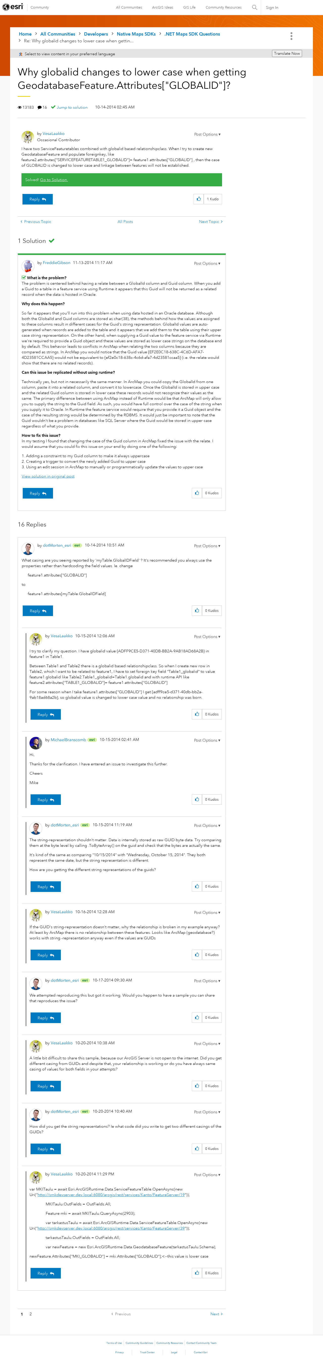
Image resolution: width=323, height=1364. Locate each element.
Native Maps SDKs (136, 34)
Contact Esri (201, 1352)
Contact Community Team (201, 1343)
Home (25, 34)
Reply (35, 199)
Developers (96, 34)
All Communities (129, 7)
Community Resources (223, 7)
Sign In (272, 7)
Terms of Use (114, 1343)
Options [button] (292, 36)
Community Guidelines (139, 1343)
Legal (174, 1352)
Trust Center (147, 1352)
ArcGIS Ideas (162, 7)
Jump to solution (72, 107)
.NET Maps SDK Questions (192, 34)
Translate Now (287, 53)
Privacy (119, 1352)
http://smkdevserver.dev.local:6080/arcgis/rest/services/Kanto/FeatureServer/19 (111, 1194)
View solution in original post (48, 476)
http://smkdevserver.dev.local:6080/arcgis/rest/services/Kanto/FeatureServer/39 (111, 1228)
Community (40, 7)
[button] (207, 134)
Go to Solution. (54, 179)
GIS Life (189, 7)
